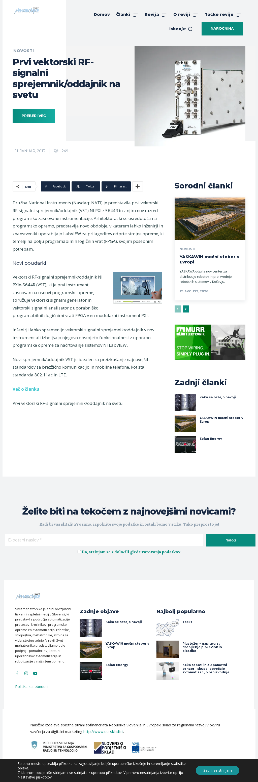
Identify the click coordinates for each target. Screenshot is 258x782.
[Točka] (167, 628)
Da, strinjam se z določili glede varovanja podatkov (131, 552)
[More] (137, 186)
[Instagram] (26, 674)
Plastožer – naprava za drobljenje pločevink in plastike (202, 647)
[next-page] (186, 308)
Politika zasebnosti (31, 686)
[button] (181, 29)
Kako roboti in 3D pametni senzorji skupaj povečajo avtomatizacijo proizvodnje (206, 668)
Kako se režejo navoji (218, 397)
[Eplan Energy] (185, 444)
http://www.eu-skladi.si (103, 731)
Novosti (187, 249)
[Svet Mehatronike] (26, 10)
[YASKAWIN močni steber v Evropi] (210, 219)
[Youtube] (35, 674)
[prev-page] (178, 308)
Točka (187, 622)
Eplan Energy (211, 439)
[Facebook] (17, 674)
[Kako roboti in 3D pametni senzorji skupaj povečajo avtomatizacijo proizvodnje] (167, 671)
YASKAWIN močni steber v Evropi (127, 645)
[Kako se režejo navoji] (185, 402)
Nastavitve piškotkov (35, 777)
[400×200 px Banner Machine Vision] (210, 363)
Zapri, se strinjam (217, 770)
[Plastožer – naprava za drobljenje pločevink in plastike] (167, 649)
